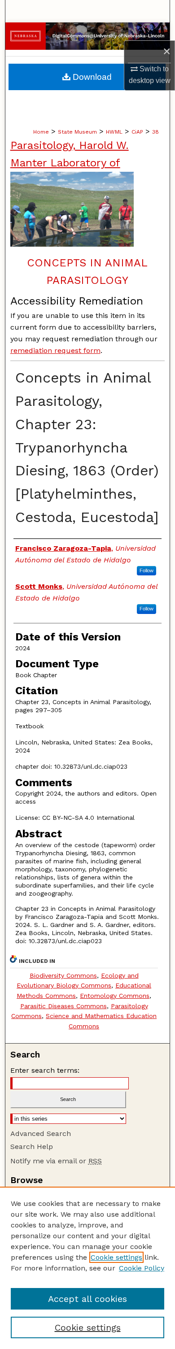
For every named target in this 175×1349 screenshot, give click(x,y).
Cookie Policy (141, 1268)
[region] (87, 1268)
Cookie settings (116, 1257)
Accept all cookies (87, 1298)
